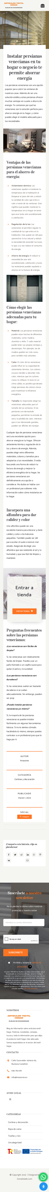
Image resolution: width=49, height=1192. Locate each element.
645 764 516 (16, 1070)
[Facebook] (9, 855)
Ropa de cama (14, 1129)
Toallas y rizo (14, 1136)
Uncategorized (15, 1142)
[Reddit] (21, 855)
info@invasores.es (19, 1077)
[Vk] (9, 860)
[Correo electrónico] (27, 860)
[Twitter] (15, 855)
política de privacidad (30, 988)
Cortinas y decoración (18, 1122)
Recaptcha (24, 930)
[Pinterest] (40, 855)
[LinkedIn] (28, 855)
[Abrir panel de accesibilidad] (43, 1186)
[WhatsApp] (34, 855)
